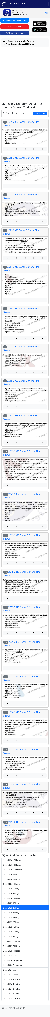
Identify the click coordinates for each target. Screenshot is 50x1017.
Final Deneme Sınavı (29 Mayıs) (20, 44)
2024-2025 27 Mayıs (11, 917)
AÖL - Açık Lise (14, 26)
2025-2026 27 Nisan (11, 898)
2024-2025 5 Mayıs (11, 936)
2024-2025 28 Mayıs (11, 912)
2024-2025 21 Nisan (11, 946)
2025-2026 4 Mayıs (11, 893)
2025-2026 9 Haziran (12, 874)
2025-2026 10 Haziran (12, 869)
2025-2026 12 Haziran (12, 860)
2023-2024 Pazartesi (12, 974)
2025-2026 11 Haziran (12, 865)
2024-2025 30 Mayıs (11, 903)
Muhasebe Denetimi (26, 41)
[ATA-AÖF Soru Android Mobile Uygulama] (39, 30)
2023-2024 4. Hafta (11, 984)
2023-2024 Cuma (10, 955)
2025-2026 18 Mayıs (11, 889)
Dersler (11, 41)
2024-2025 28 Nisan (11, 941)
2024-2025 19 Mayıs (11, 927)
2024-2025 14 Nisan (11, 951)
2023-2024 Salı (9, 970)
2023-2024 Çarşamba (12, 965)
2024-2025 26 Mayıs (11, 922)
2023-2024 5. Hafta (11, 979)
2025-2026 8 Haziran (12, 879)
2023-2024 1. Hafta (11, 998)
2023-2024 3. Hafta (11, 989)
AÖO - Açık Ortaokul (14, 33)
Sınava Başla (41, 113)
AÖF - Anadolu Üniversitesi (14, 20)
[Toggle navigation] (45, 4)
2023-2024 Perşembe (12, 960)
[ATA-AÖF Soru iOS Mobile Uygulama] (39, 24)
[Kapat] (1, 12)
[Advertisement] (25, 74)
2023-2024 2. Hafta (11, 993)
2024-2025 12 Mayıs (11, 931)
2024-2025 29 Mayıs (11, 908)
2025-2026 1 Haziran (12, 884)
